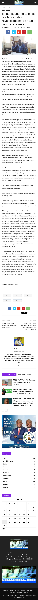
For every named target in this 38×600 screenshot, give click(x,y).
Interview (6, 470)
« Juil (3, 529)
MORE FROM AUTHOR (24, 375)
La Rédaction (7, 27)
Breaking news (8, 461)
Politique (6, 478)
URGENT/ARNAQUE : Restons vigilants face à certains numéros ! (24, 382)
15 (29, 515)
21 (24, 518)
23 (33, 518)
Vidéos (5, 487)
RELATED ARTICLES (9, 375)
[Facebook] (19, 366)
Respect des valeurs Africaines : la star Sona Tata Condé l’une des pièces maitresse (28, 326)
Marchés (6, 473)
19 (15, 518)
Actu (8, 7)
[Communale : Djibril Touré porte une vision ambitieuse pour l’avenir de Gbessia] (7, 391)
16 (33, 515)
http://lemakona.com (19, 351)
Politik (17, 590)
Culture (5, 464)
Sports (5, 484)
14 (24, 515)
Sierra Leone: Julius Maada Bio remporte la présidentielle (9, 325)
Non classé (7, 476)
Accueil (6, 590)
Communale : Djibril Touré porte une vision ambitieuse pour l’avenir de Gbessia (23, 391)
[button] (35, 2)
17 (4, 518)
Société (7, 10)
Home (3, 7)
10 (4, 515)
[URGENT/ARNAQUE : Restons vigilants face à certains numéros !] (7, 382)
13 (19, 515)
